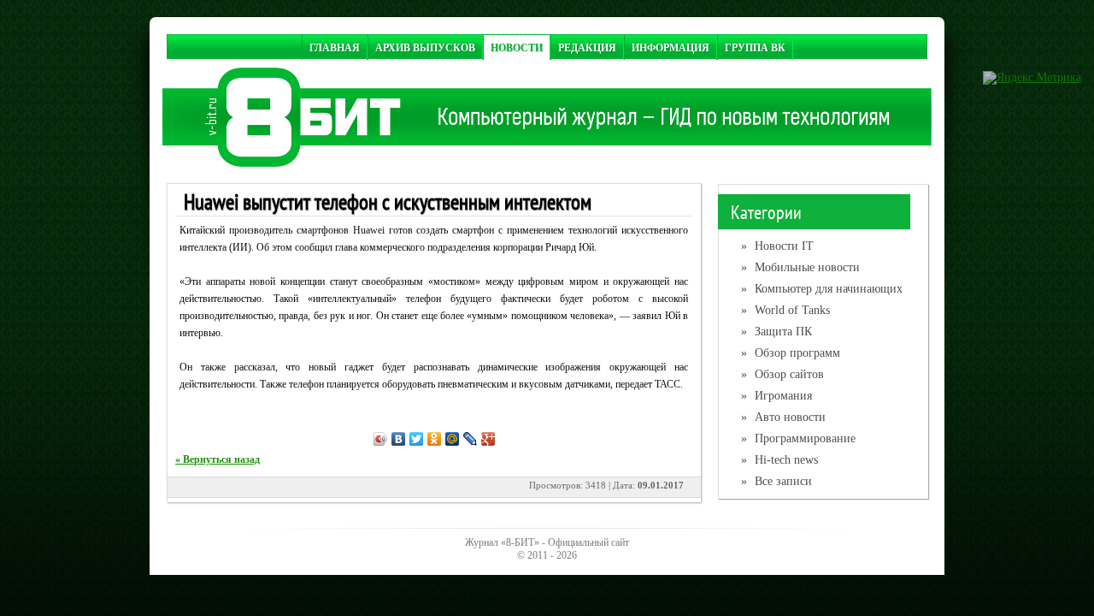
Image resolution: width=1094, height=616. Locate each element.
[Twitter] (417, 439)
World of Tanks (785, 310)
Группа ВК (755, 47)
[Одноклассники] (435, 439)
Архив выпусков (425, 47)
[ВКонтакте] (399, 439)
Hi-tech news (779, 459)
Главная (334, 47)
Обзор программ (790, 352)
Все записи (776, 481)
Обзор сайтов (782, 374)
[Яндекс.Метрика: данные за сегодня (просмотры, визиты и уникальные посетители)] (1032, 77)
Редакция (587, 47)
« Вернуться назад (217, 459)
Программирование (798, 438)
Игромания (776, 395)
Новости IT (777, 246)
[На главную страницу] (547, 163)
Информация (670, 47)
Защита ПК (776, 331)
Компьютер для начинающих (822, 288)
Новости (517, 47)
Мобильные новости (800, 267)
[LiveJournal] (470, 439)
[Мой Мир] (453, 439)
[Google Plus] (488, 439)
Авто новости (783, 417)
